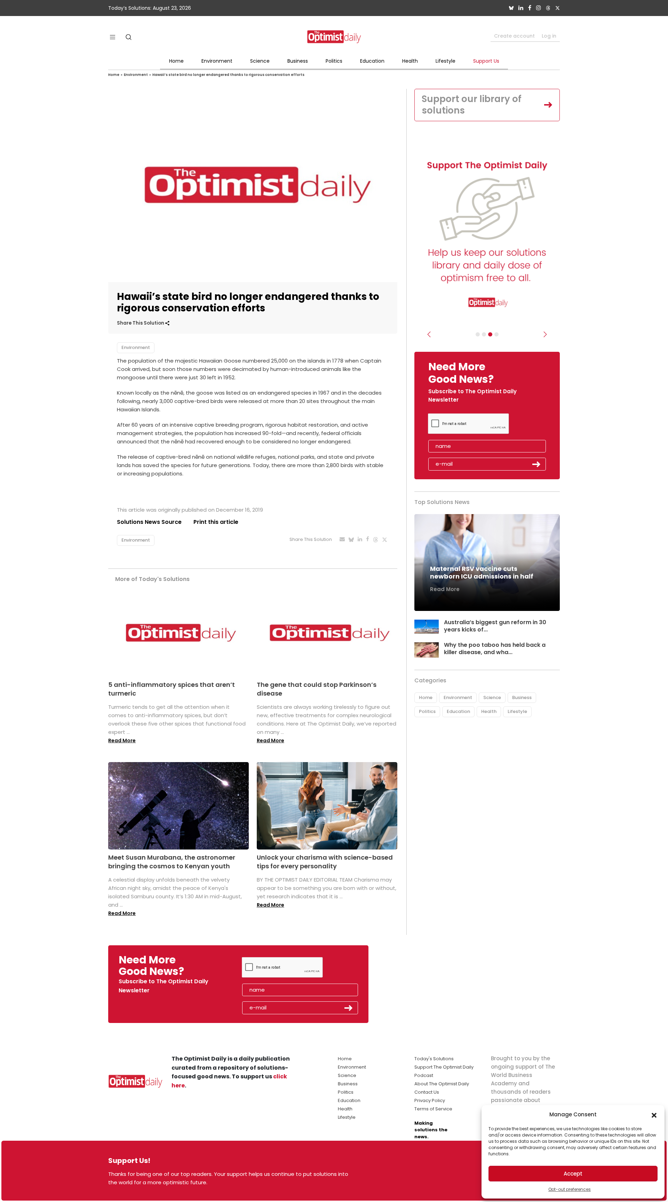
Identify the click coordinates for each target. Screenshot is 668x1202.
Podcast (423, 1075)
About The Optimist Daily (441, 1083)
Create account (514, 35)
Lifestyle (445, 60)
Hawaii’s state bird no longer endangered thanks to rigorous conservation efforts (228, 74)
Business (297, 60)
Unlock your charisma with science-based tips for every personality (325, 861)
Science (260, 60)
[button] (654, 1114)
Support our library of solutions (472, 105)
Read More (122, 740)
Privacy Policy (429, 1100)
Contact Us (426, 1092)
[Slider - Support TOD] (490, 334)
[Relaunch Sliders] (496, 334)
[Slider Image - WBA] (484, 334)
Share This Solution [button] (141, 323)
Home (176, 60)
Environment (216, 60)
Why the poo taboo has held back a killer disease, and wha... (495, 648)
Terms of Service (433, 1109)
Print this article (215, 522)
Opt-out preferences (569, 1189)
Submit (536, 464)
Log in (549, 35)
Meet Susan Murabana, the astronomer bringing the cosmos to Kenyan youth (171, 861)
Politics (334, 60)
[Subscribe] (478, 334)
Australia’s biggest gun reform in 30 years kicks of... (495, 626)
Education (372, 60)
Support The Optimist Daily (444, 1067)
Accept (573, 1173)
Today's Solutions (434, 1058)
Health (410, 60)
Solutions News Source (149, 522)
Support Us (486, 60)
